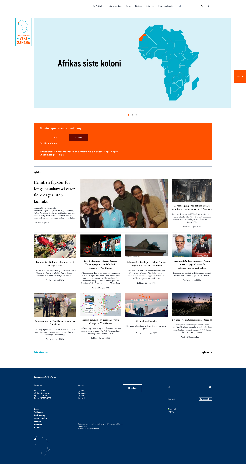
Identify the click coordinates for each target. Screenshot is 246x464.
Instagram (81, 393)
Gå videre (78, 137)
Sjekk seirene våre (41, 352)
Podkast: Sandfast (40, 418)
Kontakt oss (150, 6)
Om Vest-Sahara (98, 6)
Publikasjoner (38, 412)
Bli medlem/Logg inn (165, 6)
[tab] (128, 115)
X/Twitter (81, 390)
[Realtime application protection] (190, 410)
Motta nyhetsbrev (205, 399)
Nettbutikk (37, 421)
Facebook (81, 398)
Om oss (128, 6)
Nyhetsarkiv (207, 352)
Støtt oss (240, 76)
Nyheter (37, 172)
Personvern (38, 424)
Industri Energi (100, 424)
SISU (85, 428)
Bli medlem (132, 388)
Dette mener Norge (115, 6)
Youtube (81, 395)
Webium (97, 428)
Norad (85, 426)
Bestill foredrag (39, 415)
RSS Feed (37, 427)
